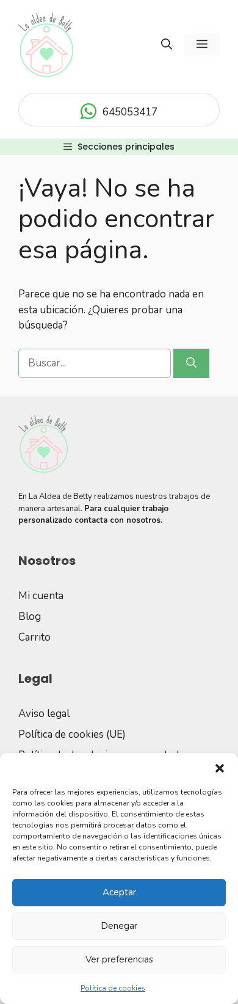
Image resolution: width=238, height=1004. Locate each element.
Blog (29, 616)
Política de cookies (113, 988)
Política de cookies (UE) (72, 734)
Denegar (119, 926)
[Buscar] (191, 363)
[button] (220, 768)
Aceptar (119, 892)
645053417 (130, 112)
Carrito (34, 637)
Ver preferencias (119, 959)
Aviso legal (44, 714)
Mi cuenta (40, 596)
